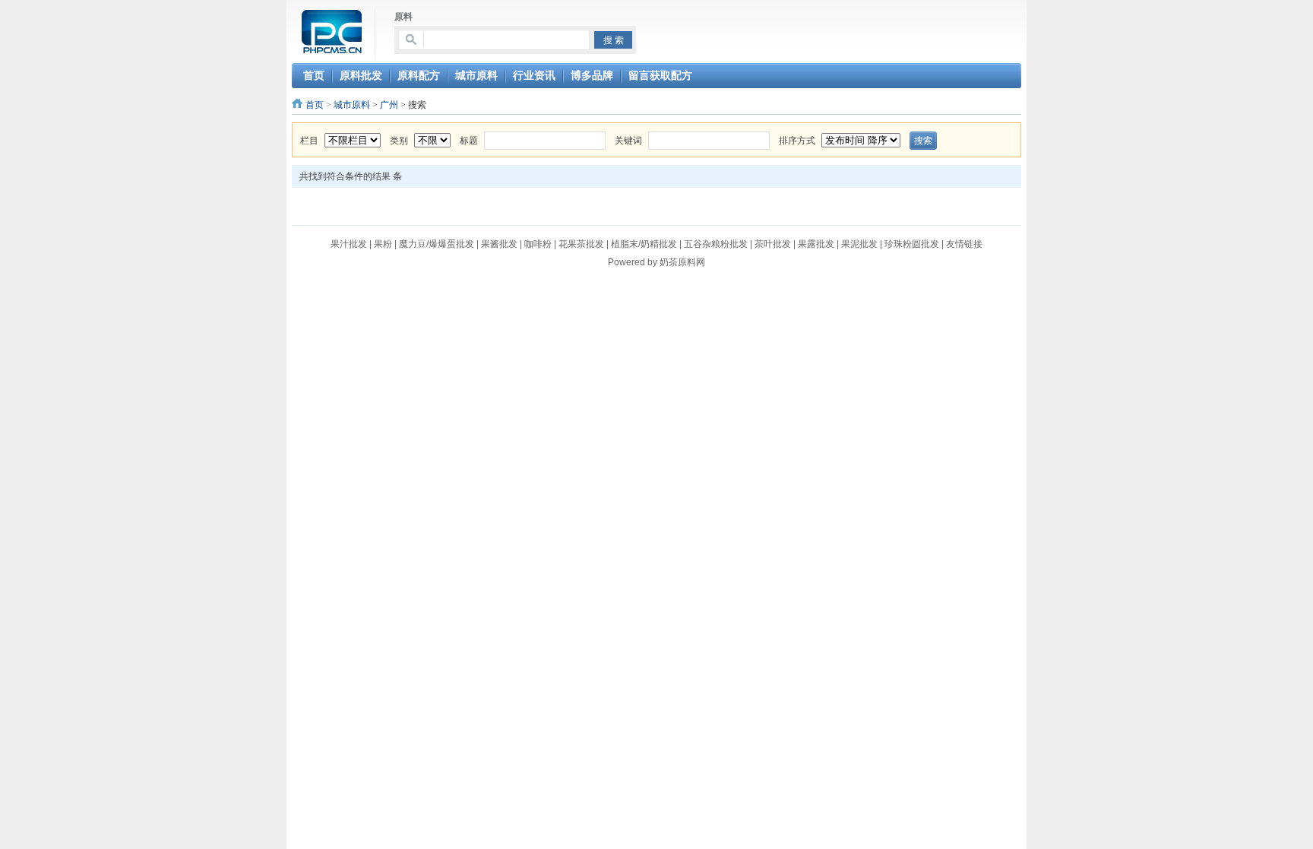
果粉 (383, 244)
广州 (389, 105)
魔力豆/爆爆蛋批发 (436, 244)
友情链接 (964, 244)
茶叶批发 (773, 244)
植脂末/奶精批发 (644, 244)
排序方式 (797, 140)
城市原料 (352, 105)
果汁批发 (349, 244)
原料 (403, 16)
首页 (314, 105)
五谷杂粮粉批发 (716, 244)
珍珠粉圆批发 (911, 244)
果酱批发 (499, 244)
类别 (399, 140)
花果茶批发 (581, 244)
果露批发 (816, 244)
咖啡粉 (538, 244)
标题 (469, 140)
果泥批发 (859, 244)
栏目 (309, 140)
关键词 (628, 140)
